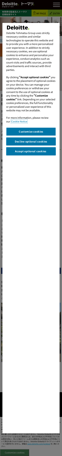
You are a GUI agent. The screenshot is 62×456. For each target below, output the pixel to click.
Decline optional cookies (31, 141)
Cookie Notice (19, 121)
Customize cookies (31, 131)
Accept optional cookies (31, 151)
